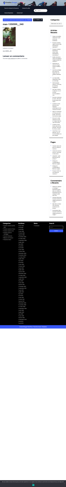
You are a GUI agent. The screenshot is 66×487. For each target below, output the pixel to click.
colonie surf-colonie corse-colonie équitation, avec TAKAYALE (17, 19)
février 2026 (22, 233)
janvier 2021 (22, 301)
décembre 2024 (22, 253)
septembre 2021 (23, 288)
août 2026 (21, 225)
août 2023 (21, 268)
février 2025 (22, 251)
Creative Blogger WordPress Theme (27, 326)
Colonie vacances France (9, 229)
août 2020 (21, 310)
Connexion (37, 225)
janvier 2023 (22, 271)
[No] (64, 483)
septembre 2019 (23, 319)
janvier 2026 (22, 235)
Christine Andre (55, 197)
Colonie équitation (8, 12)
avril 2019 (21, 323)
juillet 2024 (21, 258)
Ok (33, 485)
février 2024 (22, 266)
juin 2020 (21, 314)
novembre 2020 (22, 304)
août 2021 (21, 290)
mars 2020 (21, 315)
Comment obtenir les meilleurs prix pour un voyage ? (57, 200)
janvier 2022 (22, 284)
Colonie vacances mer (9, 230)
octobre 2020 (22, 306)
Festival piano (55, 210)
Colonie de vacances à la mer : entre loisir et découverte (56, 152)
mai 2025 (21, 246)
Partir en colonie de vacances (11, 8)
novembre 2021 (22, 286)
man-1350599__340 (7, 51)
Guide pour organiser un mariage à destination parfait (56, 188)
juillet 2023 (21, 269)
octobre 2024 (22, 257)
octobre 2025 (22, 238)
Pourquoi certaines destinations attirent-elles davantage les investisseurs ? (56, 52)
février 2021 (22, 299)
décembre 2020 (22, 303)
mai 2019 (21, 321)
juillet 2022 (21, 279)
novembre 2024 (22, 255)
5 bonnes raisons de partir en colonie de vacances (56, 147)
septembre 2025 (23, 240)
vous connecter (11, 58)
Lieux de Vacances (8, 236)
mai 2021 (21, 295)
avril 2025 (21, 247)
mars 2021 (21, 297)
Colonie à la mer (26, 8)
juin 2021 (21, 293)
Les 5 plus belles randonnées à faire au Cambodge (56, 79)
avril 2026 (21, 229)
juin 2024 (21, 260)
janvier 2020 (22, 317)
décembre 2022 (22, 273)
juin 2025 (21, 244)
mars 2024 (21, 264)
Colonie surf (20, 12)
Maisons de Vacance (8, 237)
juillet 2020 (21, 312)
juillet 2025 (21, 242)
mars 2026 (21, 231)
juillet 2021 (21, 292)
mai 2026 (21, 227)
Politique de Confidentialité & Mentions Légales (56, 162)
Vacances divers (7, 239)
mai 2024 (21, 262)
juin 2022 (21, 280)
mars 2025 (21, 249)
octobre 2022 (22, 275)
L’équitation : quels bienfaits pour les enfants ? (56, 157)
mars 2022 (21, 282)
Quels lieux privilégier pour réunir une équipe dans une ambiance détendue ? (56, 72)
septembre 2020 (23, 308)
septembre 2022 (23, 277)
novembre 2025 (22, 236)
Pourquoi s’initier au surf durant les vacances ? (56, 172)
